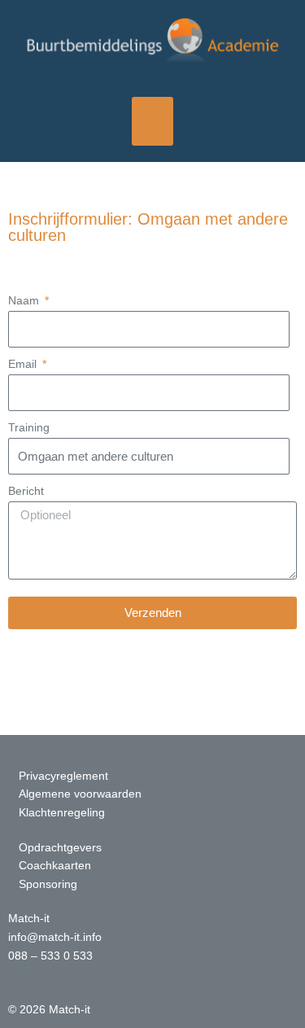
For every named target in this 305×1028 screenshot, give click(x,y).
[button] (153, 122)
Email (24, 364)
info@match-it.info (55, 937)
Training (29, 428)
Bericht (26, 491)
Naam (25, 301)
